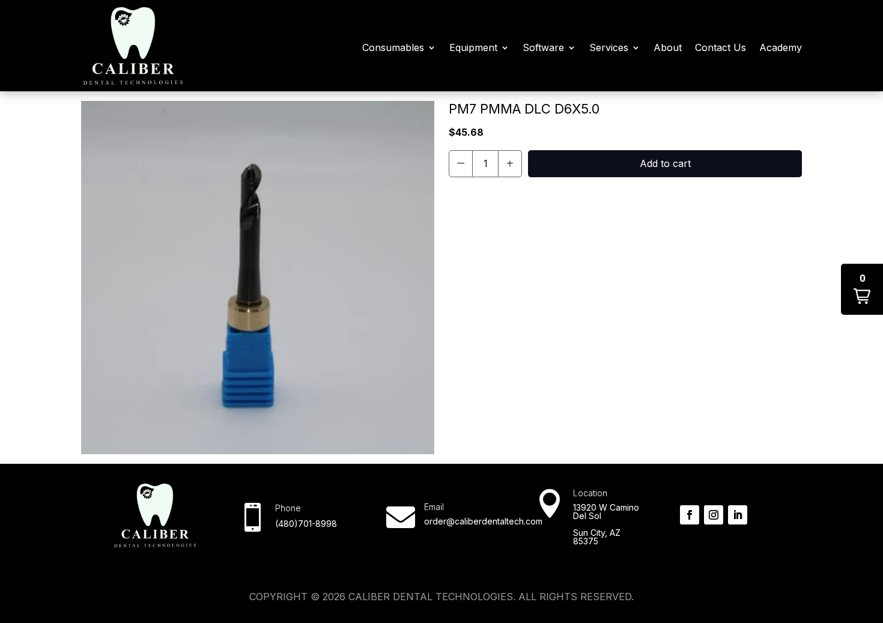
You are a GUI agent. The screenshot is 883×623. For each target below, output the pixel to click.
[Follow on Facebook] (689, 514)
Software (543, 47)
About (668, 47)
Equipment (473, 47)
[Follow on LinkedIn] (737, 514)
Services (608, 47)
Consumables (393, 47)
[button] (461, 163)
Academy (780, 47)
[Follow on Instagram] (713, 514)
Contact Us (720, 47)
